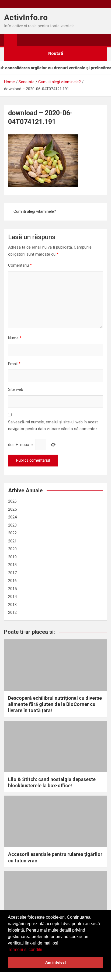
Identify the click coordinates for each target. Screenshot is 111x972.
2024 (12, 517)
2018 (12, 564)
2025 (12, 509)
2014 (12, 596)
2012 (12, 612)
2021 (12, 541)
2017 (12, 572)
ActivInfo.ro (26, 17)
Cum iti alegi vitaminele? (34, 211)
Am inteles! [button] (55, 962)
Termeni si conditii (25, 949)
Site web (15, 389)
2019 (12, 557)
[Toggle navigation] (23, 40)
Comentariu (20, 265)
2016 (12, 580)
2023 (12, 525)
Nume (15, 338)
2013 (12, 604)
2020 (12, 548)
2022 (12, 533)
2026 (12, 501)
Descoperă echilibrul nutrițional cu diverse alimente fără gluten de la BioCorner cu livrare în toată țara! (55, 704)
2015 (12, 588)
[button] (44, 950)
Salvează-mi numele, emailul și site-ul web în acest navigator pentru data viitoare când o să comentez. (53, 425)
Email (14, 363)
